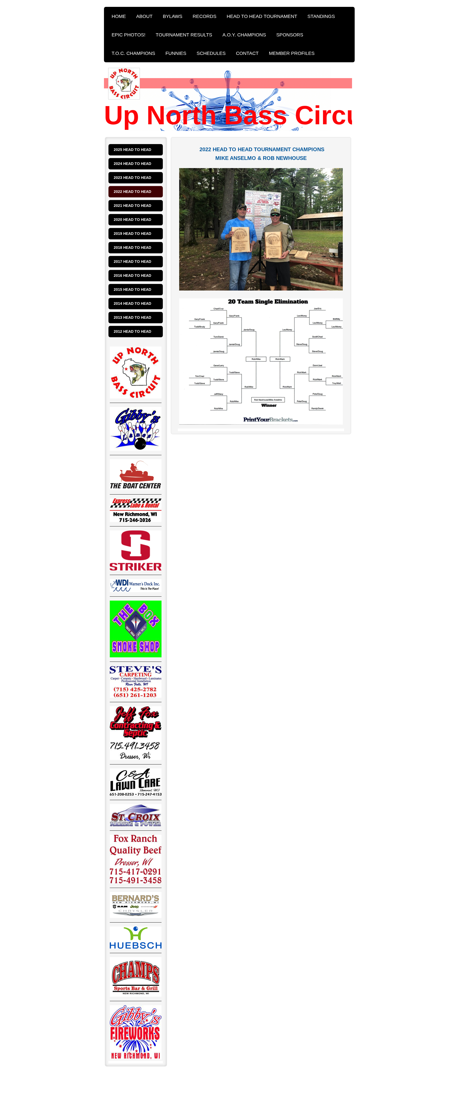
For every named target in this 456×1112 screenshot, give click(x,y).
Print (119, 1079)
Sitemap (143, 1079)
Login (345, 1079)
